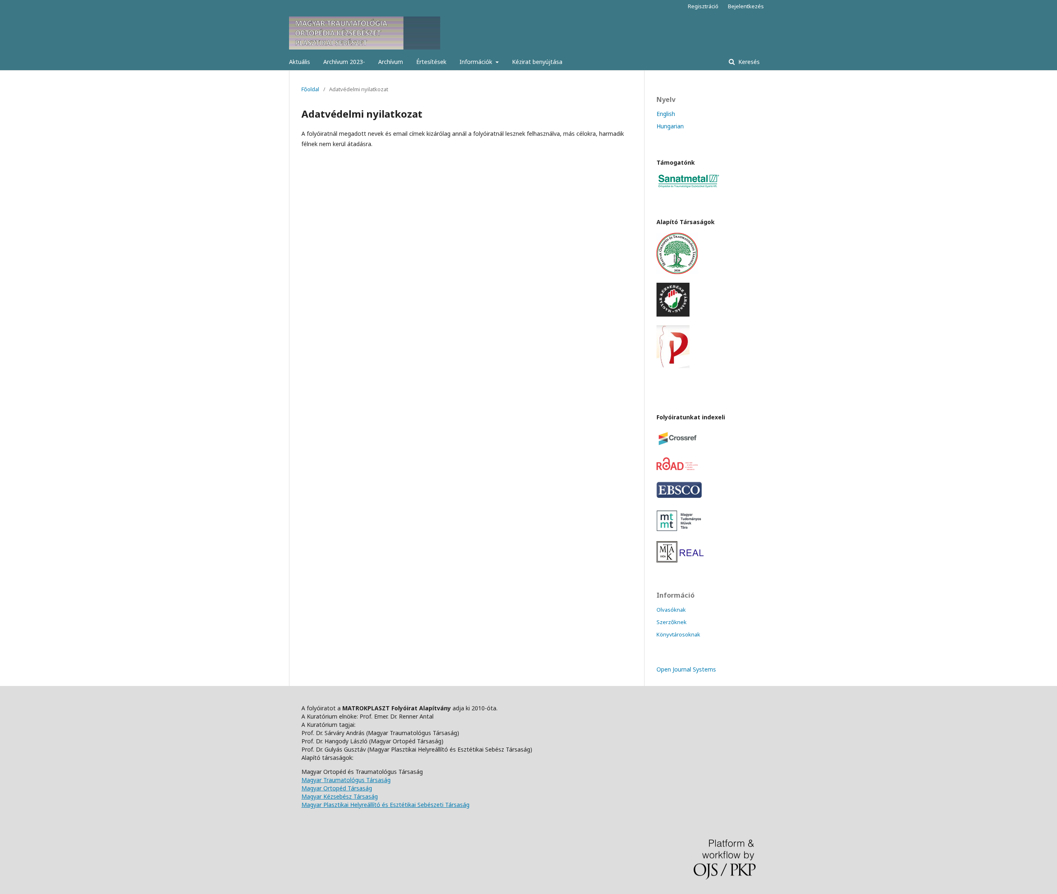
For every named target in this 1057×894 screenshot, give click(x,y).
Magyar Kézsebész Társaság (339, 796)
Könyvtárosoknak (678, 634)
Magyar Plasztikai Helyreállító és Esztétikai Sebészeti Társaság (385, 805)
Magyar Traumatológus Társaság (346, 780)
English (665, 114)
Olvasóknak (671, 609)
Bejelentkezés (746, 6)
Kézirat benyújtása (537, 62)
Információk (477, 62)
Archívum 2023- (344, 62)
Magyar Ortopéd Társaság (336, 788)
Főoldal (310, 89)
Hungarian (670, 126)
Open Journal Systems (686, 669)
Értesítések (431, 62)
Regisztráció (703, 6)
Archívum (390, 62)
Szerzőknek (671, 622)
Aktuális (299, 62)
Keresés (748, 62)
